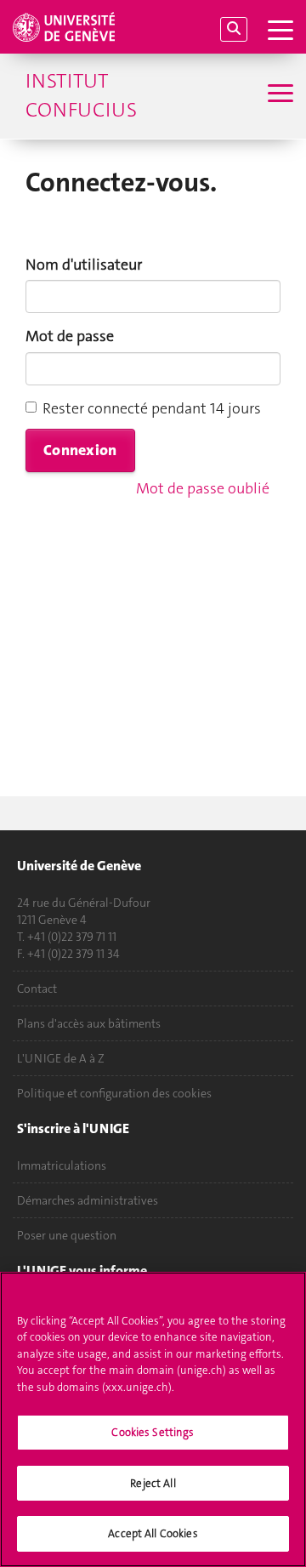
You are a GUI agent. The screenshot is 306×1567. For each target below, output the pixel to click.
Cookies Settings (152, 1432)
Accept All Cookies (152, 1533)
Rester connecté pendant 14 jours (151, 408)
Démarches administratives (87, 1200)
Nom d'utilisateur (84, 264)
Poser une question (66, 1235)
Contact (37, 988)
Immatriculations (61, 1165)
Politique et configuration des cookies (114, 1093)
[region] (153, 1419)
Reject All (152, 1483)
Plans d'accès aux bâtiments (89, 1023)
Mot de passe (70, 336)
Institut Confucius (81, 95)
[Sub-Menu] (278, 95)
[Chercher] (233, 29)
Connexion (80, 450)
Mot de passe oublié (202, 488)
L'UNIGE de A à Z (61, 1058)
